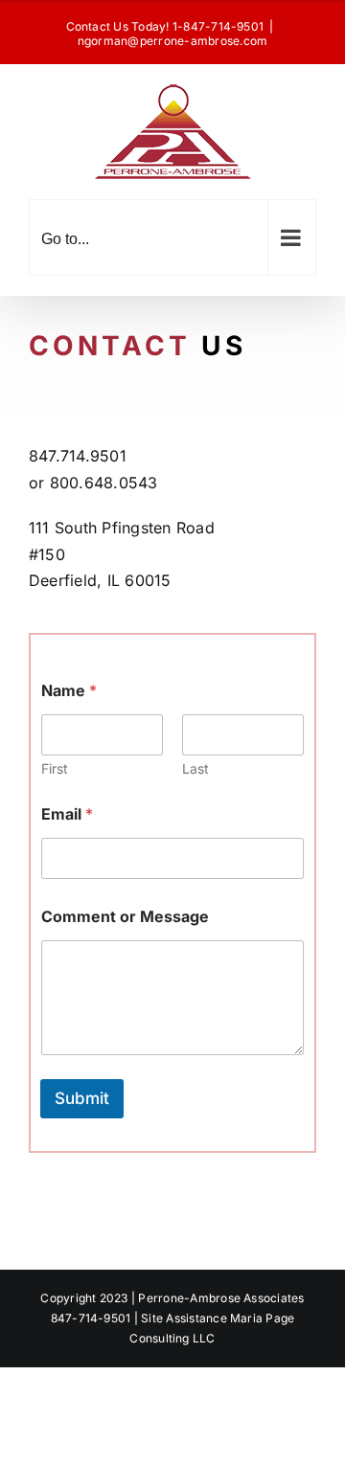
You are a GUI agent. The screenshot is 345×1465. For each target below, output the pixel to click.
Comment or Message (125, 917)
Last (195, 768)
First (54, 768)
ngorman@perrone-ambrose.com (172, 41)
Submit (82, 1098)
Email (67, 814)
